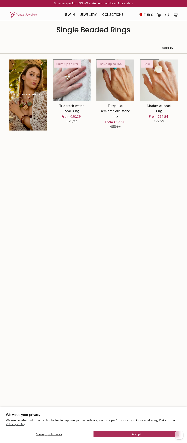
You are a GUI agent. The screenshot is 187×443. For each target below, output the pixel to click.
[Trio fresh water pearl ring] (72, 80)
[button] (88, 15)
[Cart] (175, 15)
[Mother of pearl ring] (159, 80)
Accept (136, 434)
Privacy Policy (15, 424)
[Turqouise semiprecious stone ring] (115, 80)
